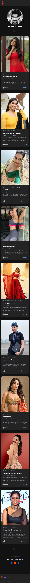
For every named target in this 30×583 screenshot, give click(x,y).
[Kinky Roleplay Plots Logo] (3, 3)
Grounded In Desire (9, 360)
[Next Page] (18, 31)
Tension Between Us (9, 246)
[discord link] (11, 563)
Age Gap (14, 74)
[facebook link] (18, 563)
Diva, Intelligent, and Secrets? (13, 473)
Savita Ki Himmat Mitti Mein (12, 133)
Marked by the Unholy (10, 76)
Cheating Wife (15, 244)
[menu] (28, 2)
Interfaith (14, 300)
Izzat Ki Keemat (8, 190)
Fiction (13, 130)
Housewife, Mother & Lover (12, 530)
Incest (13, 187)
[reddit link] (15, 563)
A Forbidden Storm (9, 303)
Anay (19, 556)
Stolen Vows (7, 417)
